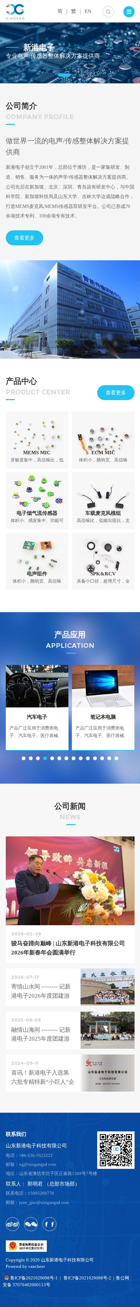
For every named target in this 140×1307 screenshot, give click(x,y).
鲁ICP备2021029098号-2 (87, 1277)
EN (88, 11)
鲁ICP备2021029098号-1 (34, 1277)
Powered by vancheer (25, 1266)
